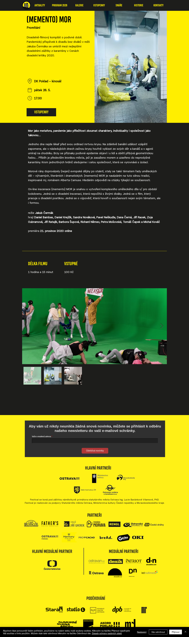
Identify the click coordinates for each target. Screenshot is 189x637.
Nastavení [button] (141, 631)
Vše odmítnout (158, 631)
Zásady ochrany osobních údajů (107, 633)
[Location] (30, 81)
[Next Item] (161, 326)
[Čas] (30, 98)
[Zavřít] (185, 632)
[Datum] (30, 90)
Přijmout (175, 631)
